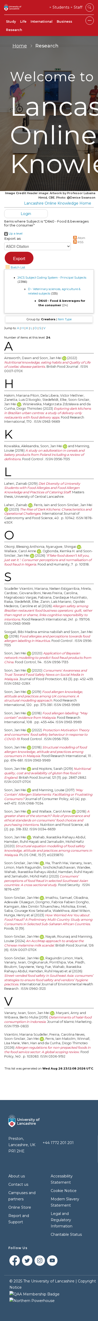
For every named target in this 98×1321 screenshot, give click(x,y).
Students (61, 7)
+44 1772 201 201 (58, 1142)
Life (23, 21)
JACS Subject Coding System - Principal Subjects (52, 277)
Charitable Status (66, 1234)
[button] (19, 258)
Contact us (18, 1184)
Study (11, 21)
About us (16, 1176)
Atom (81, 238)
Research (14, 30)
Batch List (17, 267)
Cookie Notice (64, 1190)
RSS (80, 242)
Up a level (15, 233)
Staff (78, 7)
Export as (12, 238)
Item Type (65, 319)
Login (26, 213)
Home (20, 46)
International (42, 21)
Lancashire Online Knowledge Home (57, 203)
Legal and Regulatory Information (61, 1219)
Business (64, 21)
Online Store (19, 1207)
